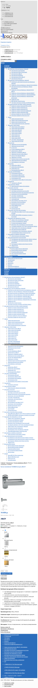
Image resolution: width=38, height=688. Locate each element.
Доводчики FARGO (13, 333)
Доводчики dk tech (13, 332)
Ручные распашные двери (15, 421)
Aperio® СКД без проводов (15, 455)
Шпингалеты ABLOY (13, 352)
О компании (11, 260)
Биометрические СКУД (14, 405)
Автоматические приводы (15, 428)
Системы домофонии (14, 397)
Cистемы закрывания (14, 341)
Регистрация (13, 23)
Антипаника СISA (12, 380)
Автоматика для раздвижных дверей (14, 288)
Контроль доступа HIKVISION (16, 396)
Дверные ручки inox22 (14, 348)
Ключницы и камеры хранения (13, 433)
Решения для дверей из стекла (13, 417)
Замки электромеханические (16, 322)
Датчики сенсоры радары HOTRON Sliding (19, 304)
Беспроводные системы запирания (14, 660)
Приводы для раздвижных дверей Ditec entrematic (22, 299)
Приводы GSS (12, 301)
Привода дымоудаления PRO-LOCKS (18, 307)
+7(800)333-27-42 (8, 13)
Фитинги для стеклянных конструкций (18, 423)
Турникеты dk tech (13, 384)
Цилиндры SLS (12, 370)
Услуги (6, 274)
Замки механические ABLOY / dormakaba (15, 647)
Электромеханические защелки (17, 325)
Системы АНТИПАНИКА (10, 373)
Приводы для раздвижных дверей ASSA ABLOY (21, 295)
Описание (4, 578)
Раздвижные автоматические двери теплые (20, 437)
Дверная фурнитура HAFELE (15, 362)
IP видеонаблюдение (14, 449)
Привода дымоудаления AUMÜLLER (17, 312)
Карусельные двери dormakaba (17, 388)
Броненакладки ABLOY (14, 372)
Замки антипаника (9, 658)
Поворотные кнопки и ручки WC (17, 360)
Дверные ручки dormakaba (15, 346)
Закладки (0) (7, 25)
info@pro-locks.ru (9, 22)
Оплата (10, 265)
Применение (4, 630)
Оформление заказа (6, 32)
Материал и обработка (7, 629)
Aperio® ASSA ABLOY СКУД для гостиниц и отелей (21, 413)
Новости (7, 269)
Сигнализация (12, 460)
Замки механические (14, 320)
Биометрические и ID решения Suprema (19, 394)
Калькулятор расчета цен (15, 258)
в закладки (4, 575)
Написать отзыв (21, 526)
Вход (5, 23)
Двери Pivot (11, 442)
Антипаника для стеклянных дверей (18, 429)
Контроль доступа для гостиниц (13, 412)
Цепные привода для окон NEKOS (17, 315)
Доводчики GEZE (12, 340)
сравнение (4, 577)
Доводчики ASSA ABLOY (14, 328)
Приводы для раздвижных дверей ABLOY (19, 296)
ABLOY (12, 522)
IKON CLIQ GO (11, 458)
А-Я (5, 661)
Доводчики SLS (12, 338)
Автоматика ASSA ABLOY (14, 285)
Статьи (6, 271)
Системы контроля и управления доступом (16, 650)
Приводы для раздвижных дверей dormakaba (21, 291)
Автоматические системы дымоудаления (16, 306)
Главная (3, 463)
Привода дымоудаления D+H (16, 311)
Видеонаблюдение (9, 444)
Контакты (10, 263)
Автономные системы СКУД (15, 402)
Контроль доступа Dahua (15, 404)
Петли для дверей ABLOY (15, 357)
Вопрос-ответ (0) (5, 627)
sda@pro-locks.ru (6, 56)
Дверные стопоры (13, 359)
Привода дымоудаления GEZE (16, 314)
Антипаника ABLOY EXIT (14, 376)
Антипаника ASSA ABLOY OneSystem (18, 381)
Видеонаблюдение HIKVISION (16, 445)
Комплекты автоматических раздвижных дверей (22, 290)
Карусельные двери (10, 386)
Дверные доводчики (10, 327)
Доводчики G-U (12, 336)
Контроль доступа (9, 389)
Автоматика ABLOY (13, 282)
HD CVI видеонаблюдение (15, 450)
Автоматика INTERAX (13, 283)
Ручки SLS (10, 349)
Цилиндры (7, 365)
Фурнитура (7, 344)
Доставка (10, 261)
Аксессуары (11, 452)
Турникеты (7, 383)
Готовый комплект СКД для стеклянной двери (21, 425)
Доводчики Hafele (13, 335)
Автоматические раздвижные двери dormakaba (21, 293)
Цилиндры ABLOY (12, 367)
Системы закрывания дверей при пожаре (16, 657)
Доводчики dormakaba (14, 330)
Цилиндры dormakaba (14, 368)
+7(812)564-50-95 (8, 16)
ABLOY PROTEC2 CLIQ (13, 457)
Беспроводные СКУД (13, 391)
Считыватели (11, 400)
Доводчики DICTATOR (14, 343)
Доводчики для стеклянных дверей (18, 426)
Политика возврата (13, 266)
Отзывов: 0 (12, 526)
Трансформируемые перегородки (17, 431)
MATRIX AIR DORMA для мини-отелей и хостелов (21, 415)
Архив (6, 453)
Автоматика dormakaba (14, 279)
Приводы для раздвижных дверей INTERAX (20, 298)
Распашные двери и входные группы (18, 441)
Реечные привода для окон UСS (17, 317)
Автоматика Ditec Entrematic (16, 280)
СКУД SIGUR (11, 409)
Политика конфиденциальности (17, 268)
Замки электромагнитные (15, 323)
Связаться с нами (9, 683)
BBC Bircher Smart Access (14, 303)
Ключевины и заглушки (14, 364)
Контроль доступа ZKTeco (15, 399)
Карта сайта (7, 686)
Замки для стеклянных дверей (16, 418)
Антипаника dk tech (13, 375)
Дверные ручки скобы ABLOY (16, 356)
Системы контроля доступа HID (16, 392)
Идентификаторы (13, 407)
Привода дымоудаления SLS (16, 309)
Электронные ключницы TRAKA (16, 434)
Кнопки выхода (12, 410)
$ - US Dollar (7, 6)
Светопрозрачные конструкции (13, 436)
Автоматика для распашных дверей (14, 277)
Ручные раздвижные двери (15, 420)
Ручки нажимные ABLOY (14, 351)
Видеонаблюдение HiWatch (15, 447)
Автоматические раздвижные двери (14, 655)
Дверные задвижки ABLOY (15, 354)
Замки (6, 319)
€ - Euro (6, 4)
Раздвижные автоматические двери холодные (21, 439)
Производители (8, 684)
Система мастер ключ (10, 648)
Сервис (6, 273)
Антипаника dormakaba (14, 378)
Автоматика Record (13, 287)
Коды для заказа (5, 632)
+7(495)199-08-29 (8, 14)
